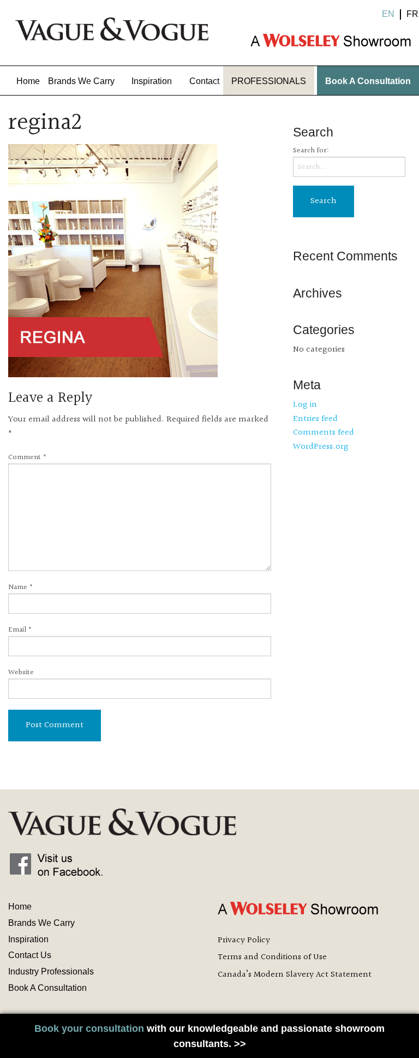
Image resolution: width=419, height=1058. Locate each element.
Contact (204, 81)
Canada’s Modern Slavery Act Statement (295, 975)
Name (20, 587)
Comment (27, 457)
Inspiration (151, 81)
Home (28, 81)
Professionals (268, 81)
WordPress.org (321, 447)
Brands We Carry (81, 81)
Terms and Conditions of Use (272, 957)
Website (21, 673)
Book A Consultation (368, 81)
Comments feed (323, 432)
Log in (305, 405)
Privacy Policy (244, 940)
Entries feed (315, 419)
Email (20, 630)
